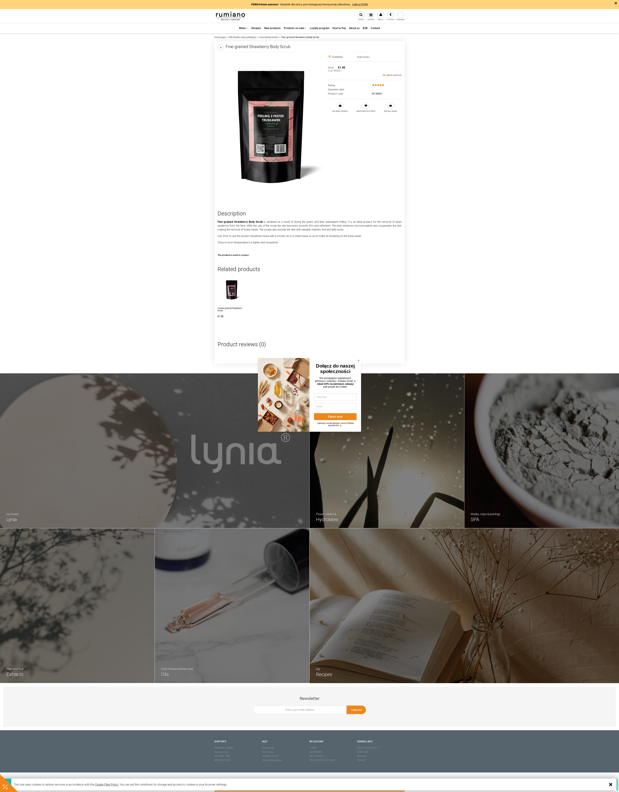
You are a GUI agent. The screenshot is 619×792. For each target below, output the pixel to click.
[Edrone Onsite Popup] (309, 396)
